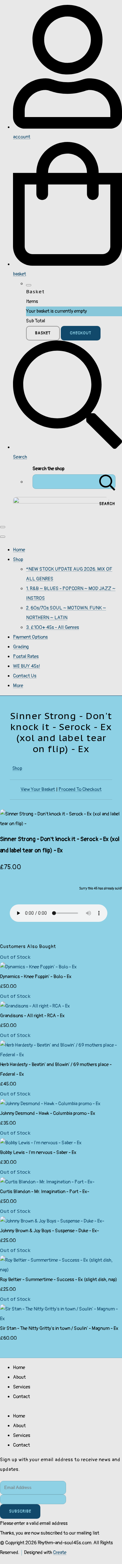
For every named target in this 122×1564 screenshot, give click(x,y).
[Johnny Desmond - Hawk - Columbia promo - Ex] (50, 1104)
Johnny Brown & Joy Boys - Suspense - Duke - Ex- (49, 1231)
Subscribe (20, 1511)
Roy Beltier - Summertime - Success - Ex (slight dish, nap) (58, 1280)
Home (19, 550)
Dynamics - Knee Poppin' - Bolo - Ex (36, 977)
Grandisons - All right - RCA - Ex (32, 1016)
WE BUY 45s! (26, 666)
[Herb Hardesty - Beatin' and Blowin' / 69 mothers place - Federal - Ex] (61, 1055)
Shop (18, 559)
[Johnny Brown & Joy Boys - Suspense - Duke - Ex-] (52, 1221)
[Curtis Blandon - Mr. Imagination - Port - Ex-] (47, 1182)
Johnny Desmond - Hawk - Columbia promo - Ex (47, 1113)
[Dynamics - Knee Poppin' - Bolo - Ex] (38, 967)
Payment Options (30, 637)
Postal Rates (26, 656)
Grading (21, 647)
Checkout (80, 333)
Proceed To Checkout (80, 789)
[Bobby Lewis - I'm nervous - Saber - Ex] (41, 1143)
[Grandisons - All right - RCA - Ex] (35, 1006)
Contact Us (24, 676)
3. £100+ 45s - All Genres (52, 627)
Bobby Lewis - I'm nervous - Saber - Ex (38, 1152)
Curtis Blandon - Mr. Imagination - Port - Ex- (44, 1192)
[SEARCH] (107, 481)
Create (59, 1552)
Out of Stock (15, 957)
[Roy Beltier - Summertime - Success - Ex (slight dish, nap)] (61, 1270)
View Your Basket (37, 789)
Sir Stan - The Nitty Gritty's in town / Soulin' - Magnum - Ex (59, 1328)
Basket (43, 333)
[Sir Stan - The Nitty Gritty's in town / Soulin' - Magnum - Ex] (61, 1319)
